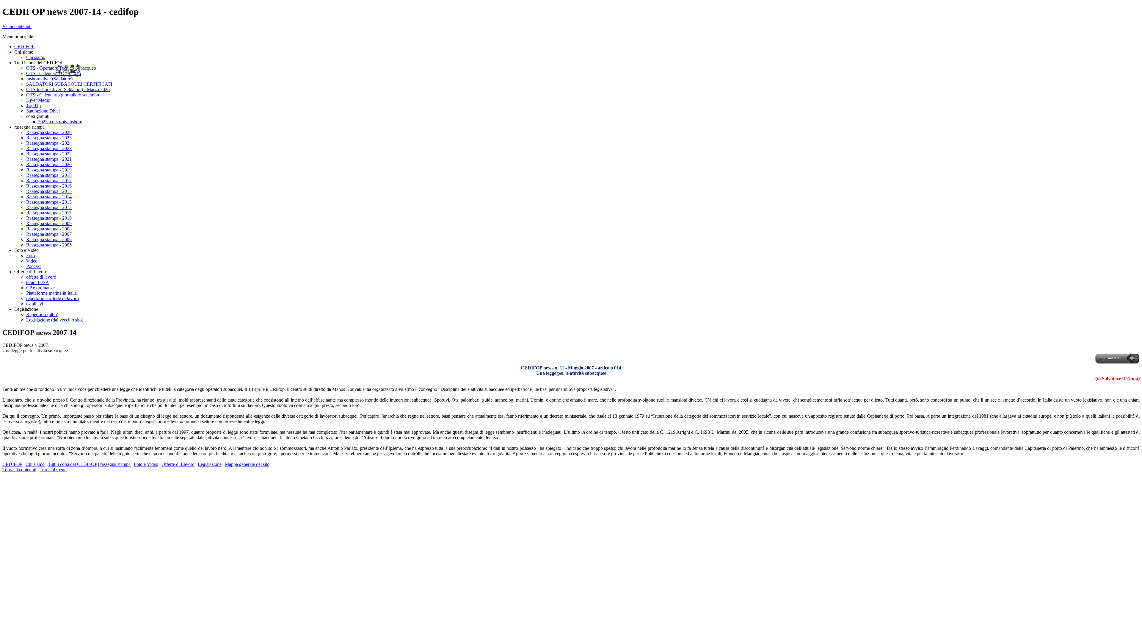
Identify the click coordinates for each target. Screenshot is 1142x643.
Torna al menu (53, 469)
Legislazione (210, 464)
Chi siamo (35, 464)
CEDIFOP (12, 464)
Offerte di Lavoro (177, 464)
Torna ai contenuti (19, 469)
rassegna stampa (115, 464)
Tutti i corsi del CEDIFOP (72, 464)
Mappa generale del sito (247, 464)
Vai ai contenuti (17, 26)
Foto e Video (146, 464)
